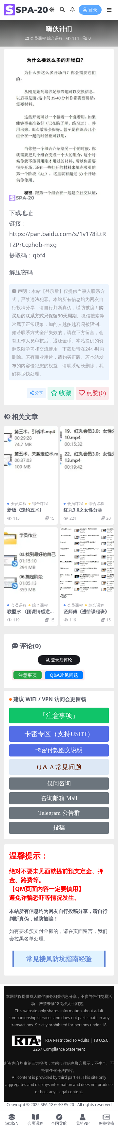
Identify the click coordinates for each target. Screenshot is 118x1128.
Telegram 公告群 (59, 813)
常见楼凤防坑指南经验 (59, 958)
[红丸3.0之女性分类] (87, 462)
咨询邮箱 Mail (59, 798)
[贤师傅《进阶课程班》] (87, 563)
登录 (92, 10)
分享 (39, 393)
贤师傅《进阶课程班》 (86, 611)
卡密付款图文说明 (59, 750)
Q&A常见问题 (64, 675)
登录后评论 (61, 659)
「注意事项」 (59, 715)
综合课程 (55, 38)
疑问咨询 (59, 783)
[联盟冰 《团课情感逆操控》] (31, 563)
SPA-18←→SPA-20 (57, 1104)
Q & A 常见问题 (59, 767)
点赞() (96, 393)
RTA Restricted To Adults (67, 1040)
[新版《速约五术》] (31, 462)
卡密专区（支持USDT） (59, 733)
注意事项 (27, 675)
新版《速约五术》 (25, 510)
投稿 (59, 827)
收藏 (65, 393)
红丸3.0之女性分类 (83, 510)
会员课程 (38, 38)
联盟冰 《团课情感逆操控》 (30, 614)
